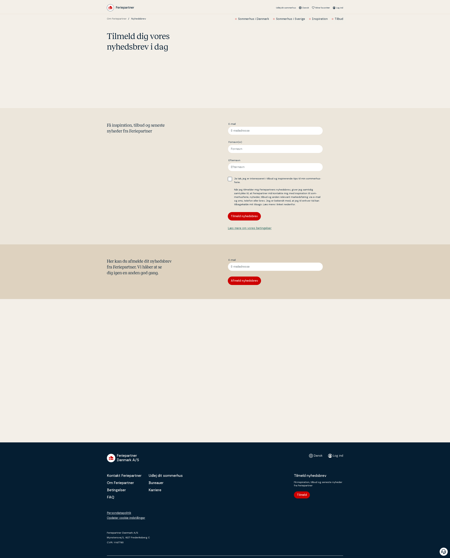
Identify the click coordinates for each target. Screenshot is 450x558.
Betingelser (116, 490)
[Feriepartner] (120, 7)
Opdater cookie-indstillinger (126, 518)
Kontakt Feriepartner (124, 476)
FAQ (110, 497)
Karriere (155, 490)
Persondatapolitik (119, 513)
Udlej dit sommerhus (286, 8)
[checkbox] (230, 179)
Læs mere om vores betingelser (250, 228)
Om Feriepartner (117, 19)
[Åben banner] (443, 551)
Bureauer (156, 483)
